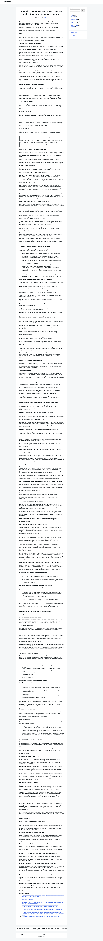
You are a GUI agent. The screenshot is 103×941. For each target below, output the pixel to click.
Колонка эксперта (74, 20)
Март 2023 (73, 35)
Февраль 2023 (74, 36)
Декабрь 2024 (74, 32)
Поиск (71, 8)
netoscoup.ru (46, 17)
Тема (72, 28)
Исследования (74, 19)
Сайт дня (73, 26)
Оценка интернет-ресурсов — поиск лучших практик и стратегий (37, 900)
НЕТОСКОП (7, 2)
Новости (72, 22)
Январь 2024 (73, 34)
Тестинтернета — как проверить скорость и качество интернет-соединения (40, 905)
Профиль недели (74, 25)
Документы (73, 16)
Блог (25, 920)
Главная (16, 1)
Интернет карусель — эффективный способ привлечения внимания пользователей (42, 912)
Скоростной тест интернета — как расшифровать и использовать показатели (40, 916)
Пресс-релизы (74, 23)
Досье (72, 18)
